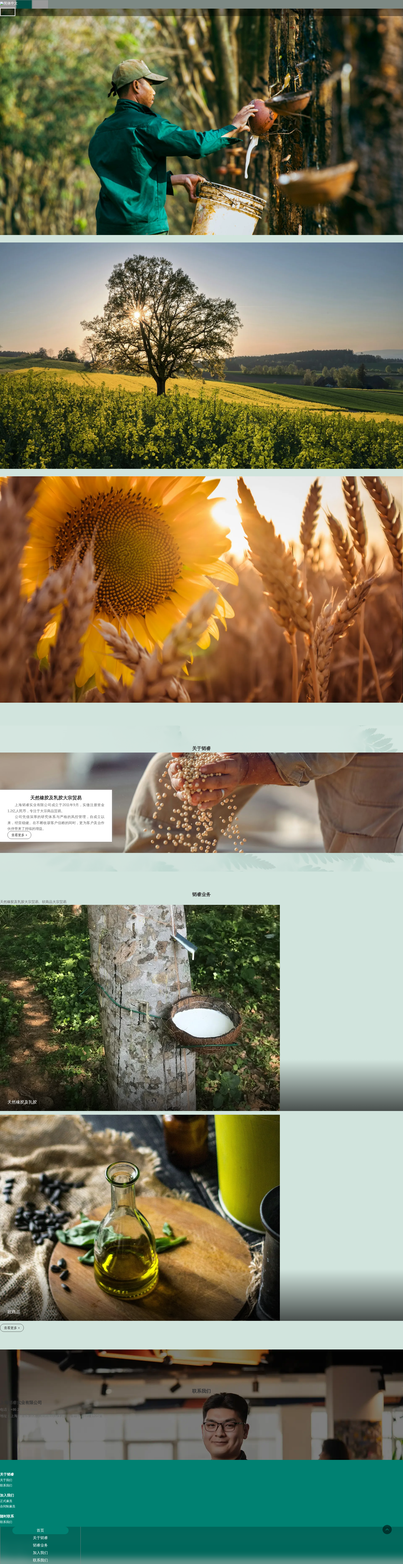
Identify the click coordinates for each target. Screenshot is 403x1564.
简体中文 (11, 3)
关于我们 (6, 1480)
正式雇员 (6, 1501)
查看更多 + (19, 835)
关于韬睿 (40, 1538)
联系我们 (40, 1560)
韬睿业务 (40, 1545)
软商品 (13, 1312)
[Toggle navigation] (7, 12)
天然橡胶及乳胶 (22, 1102)
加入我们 (40, 1553)
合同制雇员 (7, 1506)
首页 (40, 1530)
